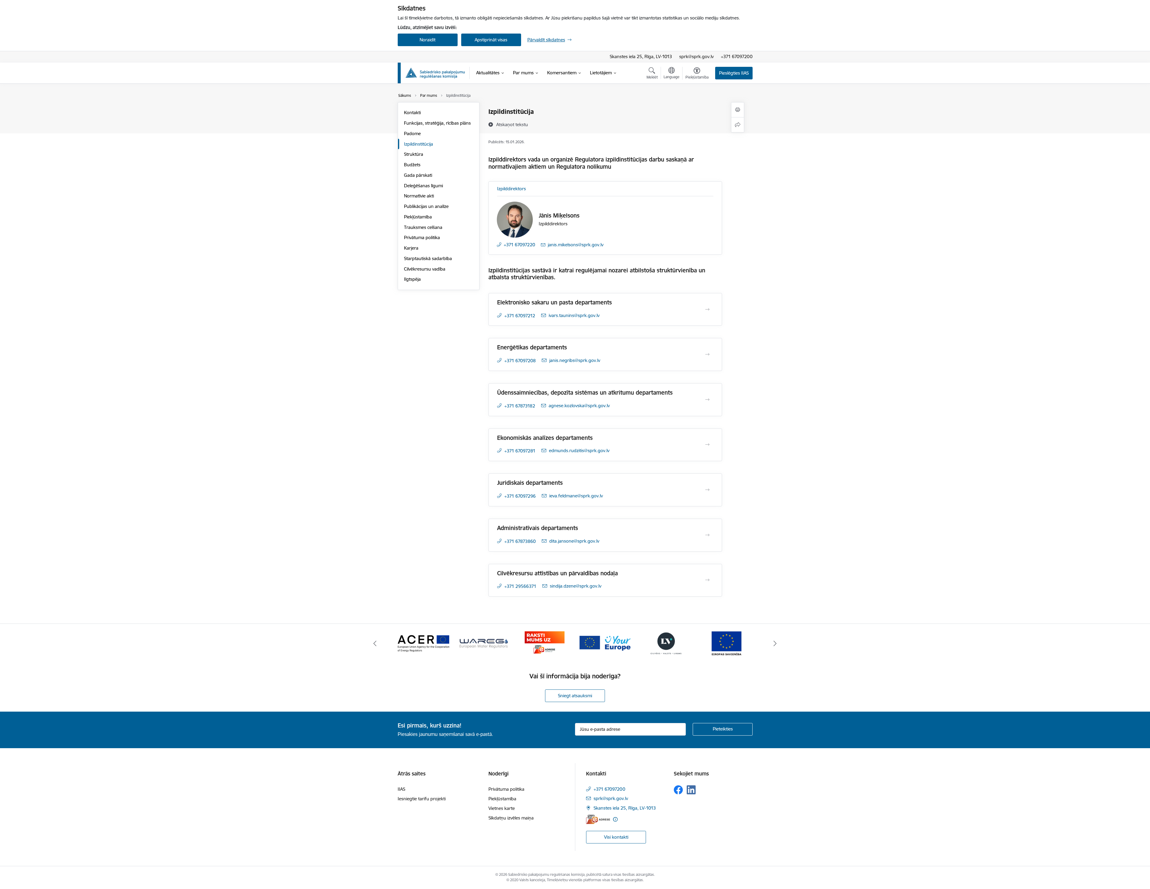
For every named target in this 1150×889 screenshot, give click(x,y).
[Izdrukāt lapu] (737, 109)
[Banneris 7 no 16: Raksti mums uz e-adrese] (545, 643)
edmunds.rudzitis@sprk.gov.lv (579, 450)
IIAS (401, 789)
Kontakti (412, 112)
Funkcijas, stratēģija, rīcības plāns (437, 123)
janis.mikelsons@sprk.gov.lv (575, 244)
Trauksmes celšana (423, 227)
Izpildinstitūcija (418, 144)
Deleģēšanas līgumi (423, 185)
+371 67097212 (519, 316)
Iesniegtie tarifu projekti (422, 799)
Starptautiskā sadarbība (428, 258)
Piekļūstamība (418, 217)
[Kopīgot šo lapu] (737, 124)
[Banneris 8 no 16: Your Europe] (605, 643)
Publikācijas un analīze (426, 206)
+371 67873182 (519, 406)
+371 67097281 (519, 451)
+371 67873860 (520, 541)
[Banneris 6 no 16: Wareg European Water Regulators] (484, 643)
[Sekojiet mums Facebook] (678, 789)
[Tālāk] (775, 643)
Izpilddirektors (511, 188)
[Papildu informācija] (615, 819)
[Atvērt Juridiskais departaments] (707, 489)
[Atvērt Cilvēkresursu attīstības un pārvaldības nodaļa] (707, 580)
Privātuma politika (422, 237)
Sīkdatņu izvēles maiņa (511, 818)
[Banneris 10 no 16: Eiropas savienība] (727, 643)
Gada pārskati (418, 175)
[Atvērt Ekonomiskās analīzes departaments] (707, 444)
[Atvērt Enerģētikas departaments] (707, 354)
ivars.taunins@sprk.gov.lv (574, 315)
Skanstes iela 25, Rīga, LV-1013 (641, 56)
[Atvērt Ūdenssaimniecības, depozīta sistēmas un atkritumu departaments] (707, 399)
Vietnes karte (501, 808)
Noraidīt (427, 40)
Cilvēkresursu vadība (424, 269)
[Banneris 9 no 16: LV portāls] (666, 643)
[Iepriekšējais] (375, 643)
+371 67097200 (737, 56)
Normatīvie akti (419, 196)
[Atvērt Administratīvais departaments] (707, 535)
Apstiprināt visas (491, 40)
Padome (412, 133)
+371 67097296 (520, 496)
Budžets (412, 164)
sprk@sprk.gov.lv (696, 56)
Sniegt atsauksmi (575, 695)
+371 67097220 (519, 244)
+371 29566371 (520, 586)
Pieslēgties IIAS (734, 73)
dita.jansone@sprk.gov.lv (574, 541)
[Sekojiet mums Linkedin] (691, 789)
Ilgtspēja (412, 279)
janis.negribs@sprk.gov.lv (574, 360)
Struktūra (413, 154)
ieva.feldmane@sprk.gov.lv (576, 496)
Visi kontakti (616, 837)
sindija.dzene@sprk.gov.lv (575, 586)
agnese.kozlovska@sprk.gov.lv (579, 405)
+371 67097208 (520, 360)
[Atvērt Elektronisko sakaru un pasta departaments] (707, 309)
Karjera (411, 248)
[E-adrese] (598, 819)
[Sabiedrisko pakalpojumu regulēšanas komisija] (435, 73)
